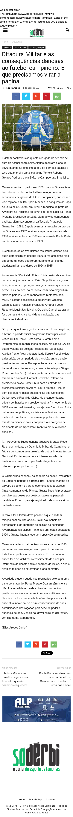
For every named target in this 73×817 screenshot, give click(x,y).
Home (22, 799)
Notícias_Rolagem (37, 47)
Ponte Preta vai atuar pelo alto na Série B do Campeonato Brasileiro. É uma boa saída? (55, 679)
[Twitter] (41, 780)
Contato (50, 799)
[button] (68, 33)
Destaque (7, 47)
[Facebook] (31, 780)
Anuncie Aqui (35, 799)
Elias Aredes (13, 87)
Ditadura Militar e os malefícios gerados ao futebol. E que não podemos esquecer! (16, 679)
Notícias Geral (20, 47)
